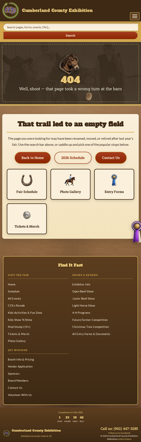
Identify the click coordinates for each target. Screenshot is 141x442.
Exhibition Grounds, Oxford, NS (36, 436)
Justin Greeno (124, 439)
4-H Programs (81, 312)
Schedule (13, 291)
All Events (14, 298)
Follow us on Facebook (119, 433)
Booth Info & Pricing (21, 359)
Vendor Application (20, 366)
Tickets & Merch (18, 334)
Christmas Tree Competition (90, 326)
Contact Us (111, 157)
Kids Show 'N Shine (20, 319)
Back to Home (32, 157)
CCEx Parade (16, 305)
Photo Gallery (17, 341)
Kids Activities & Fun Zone (25, 312)
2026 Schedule (73, 157)
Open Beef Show (82, 291)
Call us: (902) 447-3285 (119, 428)
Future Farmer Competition (90, 319)
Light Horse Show (83, 305)
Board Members (18, 380)
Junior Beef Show (83, 298)
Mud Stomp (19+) (19, 326)
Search (70, 35)
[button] (135, 16)
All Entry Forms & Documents (91, 334)
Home (11, 284)
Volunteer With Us (20, 394)
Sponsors (14, 373)
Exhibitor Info (81, 284)
